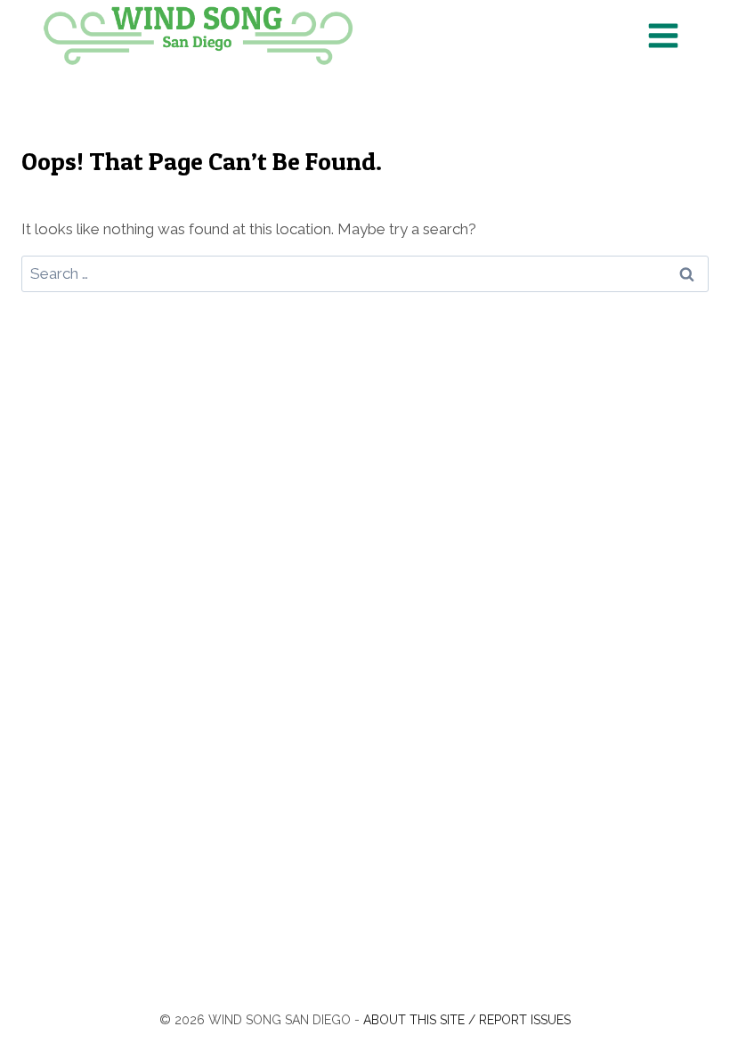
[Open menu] (662, 35)
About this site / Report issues (467, 1020)
